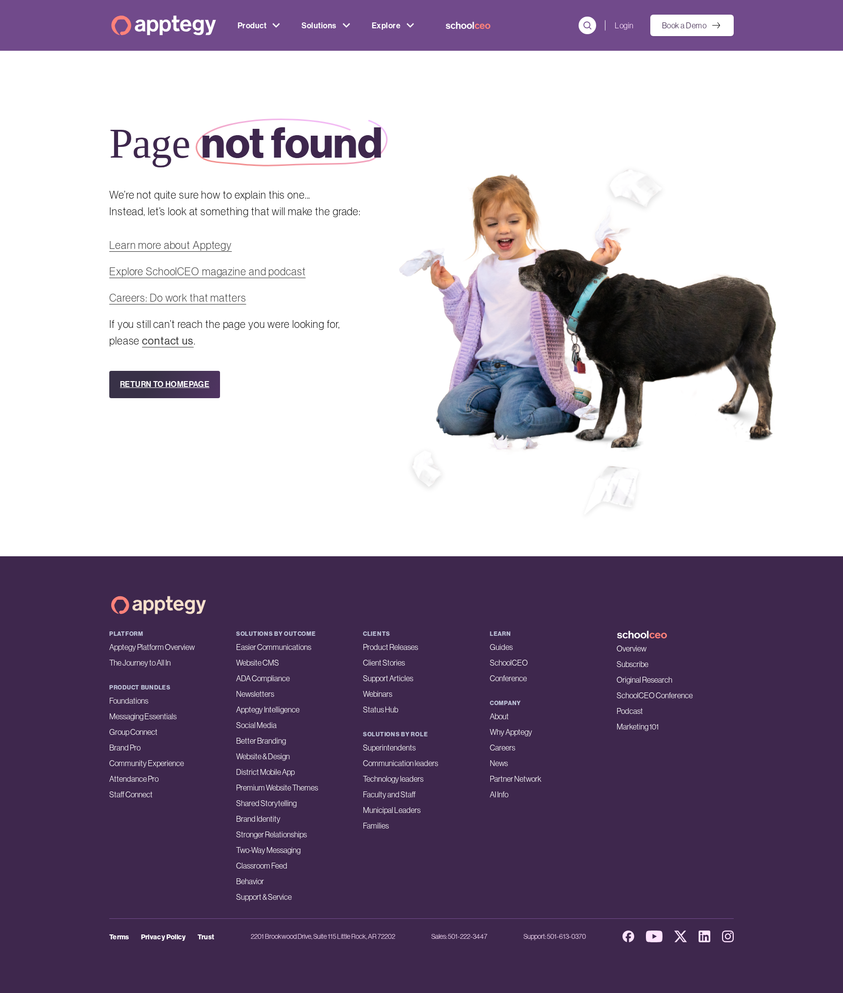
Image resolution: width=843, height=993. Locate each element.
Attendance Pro (134, 779)
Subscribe (632, 664)
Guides (501, 647)
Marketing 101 (638, 726)
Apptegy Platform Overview (152, 647)
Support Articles (388, 678)
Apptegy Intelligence (268, 709)
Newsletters (255, 694)
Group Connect (133, 732)
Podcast (630, 711)
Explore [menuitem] (386, 25)
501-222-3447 (467, 936)
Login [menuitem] (624, 25)
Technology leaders (393, 779)
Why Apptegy (511, 732)
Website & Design (263, 756)
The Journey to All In (140, 663)
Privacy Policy (163, 936)
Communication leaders (400, 763)
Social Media (256, 725)
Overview (631, 648)
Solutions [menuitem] (318, 25)
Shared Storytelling (266, 803)
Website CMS (257, 663)
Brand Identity (258, 819)
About (499, 716)
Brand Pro (124, 747)
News (499, 763)
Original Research (644, 680)
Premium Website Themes (277, 787)
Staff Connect (131, 794)
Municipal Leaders (392, 810)
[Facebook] (628, 936)
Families (376, 826)
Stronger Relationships (271, 834)
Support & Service (264, 897)
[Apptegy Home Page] (158, 605)
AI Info (499, 794)
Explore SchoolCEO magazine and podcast (207, 271)
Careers (502, 747)
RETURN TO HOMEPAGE (164, 384)
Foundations (128, 701)
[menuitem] (468, 25)
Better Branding (261, 741)
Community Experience (146, 763)
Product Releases (390, 647)
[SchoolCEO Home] (675, 634)
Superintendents (389, 747)
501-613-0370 (566, 936)
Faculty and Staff (389, 794)
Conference (508, 678)
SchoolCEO (509, 663)
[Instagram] (728, 936)
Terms (119, 936)
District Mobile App (265, 772)
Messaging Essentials (143, 716)
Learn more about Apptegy (170, 245)
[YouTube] (654, 936)
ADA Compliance (263, 678)
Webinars (377, 694)
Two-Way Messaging (268, 850)
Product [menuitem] (252, 25)
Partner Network (516, 779)
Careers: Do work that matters (177, 298)
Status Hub (380, 709)
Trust (206, 936)
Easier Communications (273, 647)
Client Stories (384, 663)
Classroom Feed (261, 866)
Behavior (250, 881)
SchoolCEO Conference (655, 695)
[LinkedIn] (704, 936)
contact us (168, 340)
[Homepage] (163, 25)
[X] (680, 936)
